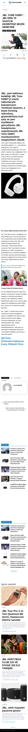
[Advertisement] (14, 77)
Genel (5, 10)
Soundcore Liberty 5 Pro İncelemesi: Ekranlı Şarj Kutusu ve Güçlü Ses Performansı (17, 451)
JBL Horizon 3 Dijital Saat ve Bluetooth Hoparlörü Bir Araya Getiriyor (13, 266)
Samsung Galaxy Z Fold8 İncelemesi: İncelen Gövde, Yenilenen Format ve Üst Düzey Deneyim (18, 470)
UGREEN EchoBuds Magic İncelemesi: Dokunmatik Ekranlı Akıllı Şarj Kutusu (18, 486)
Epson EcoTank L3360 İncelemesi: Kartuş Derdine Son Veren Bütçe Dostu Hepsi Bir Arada (18, 460)
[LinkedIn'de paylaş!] (17, 55)
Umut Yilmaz (5, 722)
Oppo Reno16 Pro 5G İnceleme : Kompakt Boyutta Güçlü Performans (18, 478)
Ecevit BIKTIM (4, 50)
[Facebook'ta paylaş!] (4, 55)
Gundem (9, 30)
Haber (13, 30)
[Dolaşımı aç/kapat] (4, 2)
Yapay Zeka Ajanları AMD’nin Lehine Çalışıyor (14, 402)
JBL (15, 145)
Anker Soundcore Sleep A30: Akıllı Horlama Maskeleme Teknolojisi (14, 409)
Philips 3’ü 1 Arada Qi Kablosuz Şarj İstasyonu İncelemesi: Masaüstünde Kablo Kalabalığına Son (17, 564)
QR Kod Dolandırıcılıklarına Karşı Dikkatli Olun (12, 341)
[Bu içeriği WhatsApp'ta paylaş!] (24, 55)
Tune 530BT (4, 380)
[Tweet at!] (11, 55)
